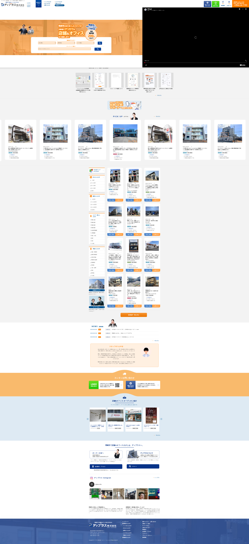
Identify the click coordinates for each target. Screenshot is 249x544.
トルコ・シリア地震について (116, 88)
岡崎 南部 (131, 154)
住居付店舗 (151, 295)
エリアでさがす (58, 1)
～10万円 (93, 199)
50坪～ (92, 190)
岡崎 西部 (93, 227)
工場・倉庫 (152, 225)
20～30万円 (93, 204)
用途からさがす (96, 248)
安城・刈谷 (93, 235)
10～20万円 (93, 202)
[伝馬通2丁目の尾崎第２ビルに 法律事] (142, 493)
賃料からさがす (96, 196)
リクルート (29, 4)
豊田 (92, 238)
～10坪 (92, 180)
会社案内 (28, 2)
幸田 (92, 240)
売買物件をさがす (59, 5)
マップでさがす (47, 1)
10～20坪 (93, 183)
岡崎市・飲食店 (141, 428)
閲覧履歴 (223, 5)
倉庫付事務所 (94, 254)
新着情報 (28, 5)
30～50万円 (93, 207)
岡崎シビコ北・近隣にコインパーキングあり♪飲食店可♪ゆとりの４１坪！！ (133, 222)
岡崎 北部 (27, 152)
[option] (37, 140)
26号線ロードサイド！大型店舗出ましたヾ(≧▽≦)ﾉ (123, 337)
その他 (147, 295)
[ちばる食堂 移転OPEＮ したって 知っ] (130, 493)
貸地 (92, 270)
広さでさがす (47, 3)
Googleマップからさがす (97, 170)
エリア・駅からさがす (96, 215)
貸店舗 (92, 265)
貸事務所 (114, 226)
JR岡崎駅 (93, 233)
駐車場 (92, 273)
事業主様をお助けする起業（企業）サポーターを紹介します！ (149, 90)
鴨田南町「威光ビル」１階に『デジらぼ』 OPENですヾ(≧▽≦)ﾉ (120, 427)
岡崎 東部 (147, 192)
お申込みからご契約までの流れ (166, 88)
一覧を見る (159, 95)
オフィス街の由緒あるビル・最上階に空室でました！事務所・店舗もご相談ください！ (115, 222)
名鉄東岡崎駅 (94, 230)
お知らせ (108, 329)
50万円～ (93, 209)
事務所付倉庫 (94, 259)
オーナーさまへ (96, 307)
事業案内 (28, 6)
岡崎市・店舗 (105, 428)
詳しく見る (111, 200)
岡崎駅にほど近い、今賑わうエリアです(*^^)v (122, 333)
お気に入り (229, 5)
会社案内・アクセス (100, 466)
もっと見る (157, 477)
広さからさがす (96, 177)
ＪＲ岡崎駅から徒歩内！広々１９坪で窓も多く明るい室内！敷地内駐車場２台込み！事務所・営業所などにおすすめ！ (142, 150)
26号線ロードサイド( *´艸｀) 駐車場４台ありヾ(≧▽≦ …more (125, 329)
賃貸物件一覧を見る (133, 315)
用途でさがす (58, 3)
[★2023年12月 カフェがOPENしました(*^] (154, 493)
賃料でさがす (47, 5)
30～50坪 (93, 188)
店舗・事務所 (32, 152)
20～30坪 (93, 185)
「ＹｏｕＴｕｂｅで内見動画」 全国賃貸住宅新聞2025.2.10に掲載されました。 (83, 90)
